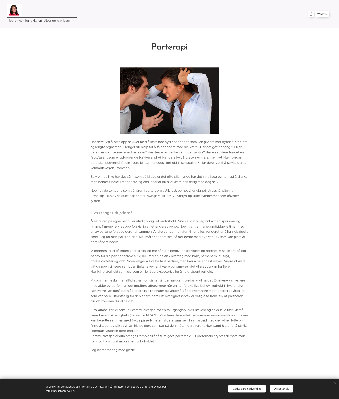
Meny (323, 14)
